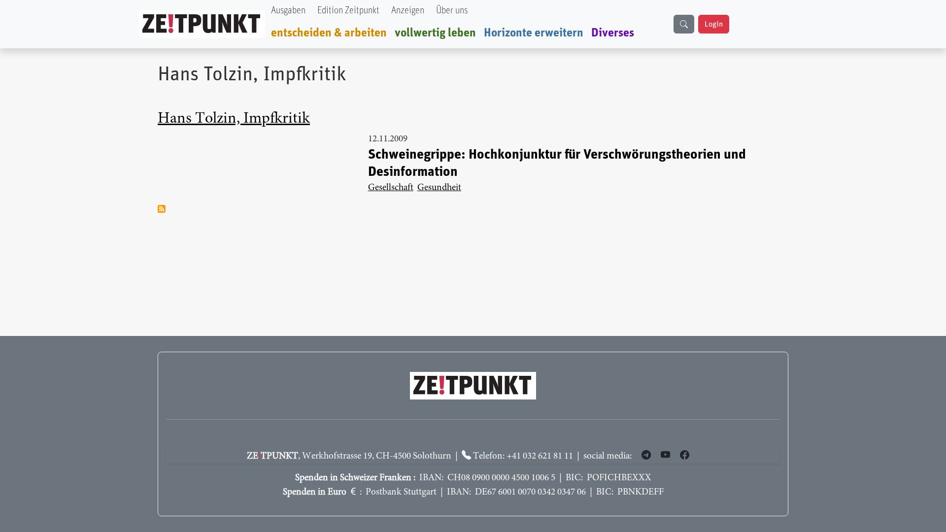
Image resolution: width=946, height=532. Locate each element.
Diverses (612, 33)
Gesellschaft (390, 188)
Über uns (452, 10)
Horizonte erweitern (533, 33)
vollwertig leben (435, 33)
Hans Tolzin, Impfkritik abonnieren (162, 209)
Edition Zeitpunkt (348, 10)
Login (714, 24)
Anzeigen (407, 10)
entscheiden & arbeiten (329, 33)
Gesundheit (439, 188)
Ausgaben (288, 10)
